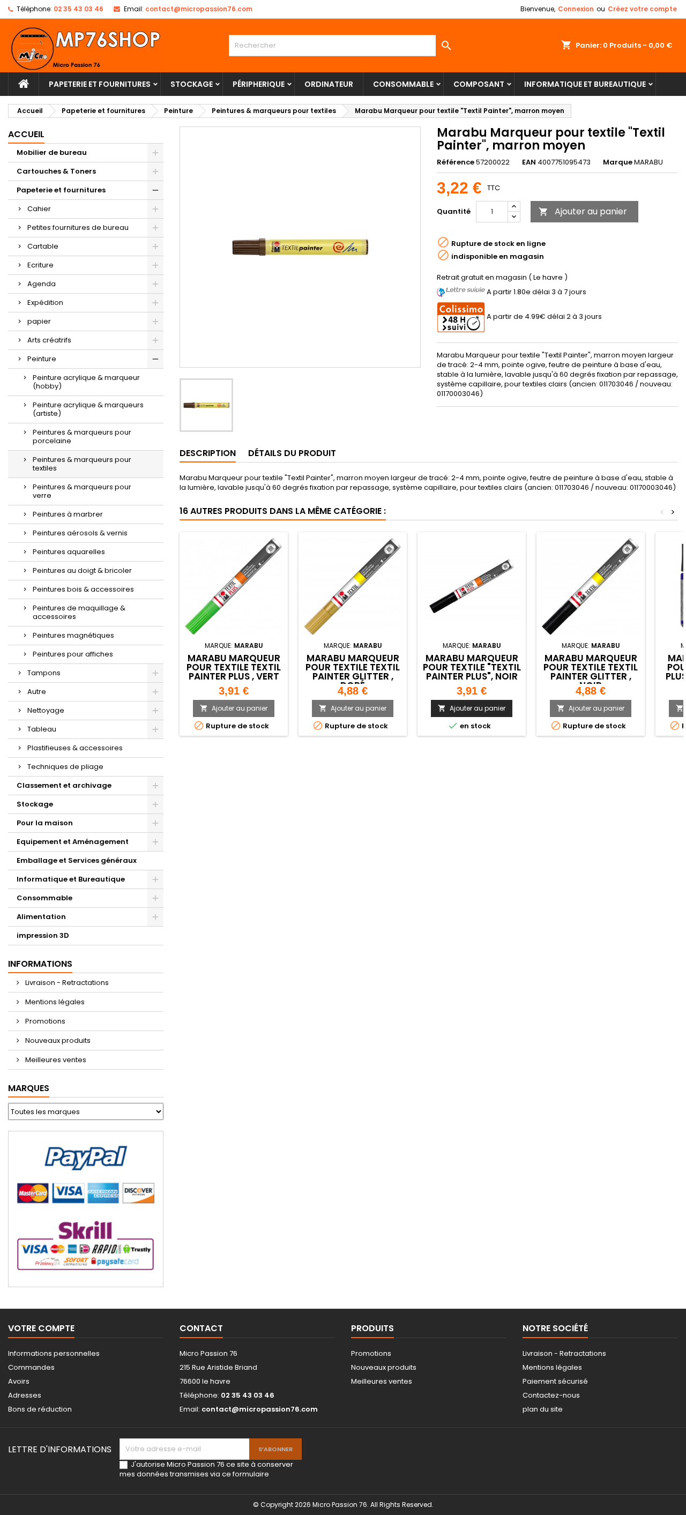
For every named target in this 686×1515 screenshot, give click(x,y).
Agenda (41, 284)
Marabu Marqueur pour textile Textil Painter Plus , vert (234, 667)
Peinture (41, 359)
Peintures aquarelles (69, 552)
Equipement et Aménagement (73, 842)
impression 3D (43, 935)
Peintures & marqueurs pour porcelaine (82, 436)
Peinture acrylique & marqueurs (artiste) (88, 409)
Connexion (576, 8)
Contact (201, 1328)
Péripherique (259, 84)
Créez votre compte (642, 8)
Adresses (24, 1395)
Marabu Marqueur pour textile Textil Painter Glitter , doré (352, 672)
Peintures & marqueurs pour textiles (82, 463)
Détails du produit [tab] (292, 453)
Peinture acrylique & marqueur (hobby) (86, 381)
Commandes (31, 1367)
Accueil (26, 134)
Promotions (44, 1021)
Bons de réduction (40, 1409)
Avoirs (18, 1381)
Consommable (403, 84)
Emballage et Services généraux (77, 860)
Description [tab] (208, 453)
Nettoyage (45, 710)
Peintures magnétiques (73, 635)
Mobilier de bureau (52, 152)
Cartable (42, 246)
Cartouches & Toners (56, 171)
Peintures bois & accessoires (83, 589)
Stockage (191, 84)
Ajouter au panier (583, 211)
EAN (529, 162)
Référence (455, 162)
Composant (478, 84)
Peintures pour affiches (73, 654)
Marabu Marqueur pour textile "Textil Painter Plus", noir (472, 667)
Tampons (44, 673)
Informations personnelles (54, 1353)
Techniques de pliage (65, 767)
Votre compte (41, 1328)
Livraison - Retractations (66, 982)
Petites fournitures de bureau (78, 227)
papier (39, 321)
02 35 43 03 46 (78, 8)
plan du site (543, 1409)
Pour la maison (45, 823)
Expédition (45, 302)
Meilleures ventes (55, 1060)
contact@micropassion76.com (198, 8)
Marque (617, 162)
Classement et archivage (64, 785)
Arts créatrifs (49, 340)
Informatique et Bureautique (585, 84)
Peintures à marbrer (68, 514)
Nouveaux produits (57, 1040)
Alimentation (41, 917)
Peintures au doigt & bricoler (82, 570)
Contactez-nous (551, 1395)
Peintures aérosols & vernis (80, 533)
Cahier (39, 209)
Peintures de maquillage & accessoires (79, 612)
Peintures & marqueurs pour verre (82, 491)
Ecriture (40, 265)
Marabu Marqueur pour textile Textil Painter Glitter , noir (590, 672)
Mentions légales (54, 1002)
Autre (36, 691)
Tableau (41, 729)
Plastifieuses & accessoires (75, 748)
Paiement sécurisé (555, 1381)
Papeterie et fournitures (100, 84)
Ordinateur (328, 84)
